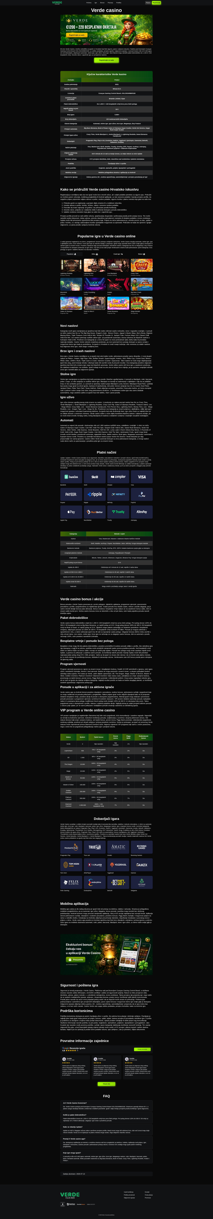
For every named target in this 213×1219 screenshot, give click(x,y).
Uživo (93, 254)
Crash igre (117, 254)
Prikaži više (106, 1084)
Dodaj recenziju (142, 1049)
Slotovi (140, 254)
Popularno (70, 254)
